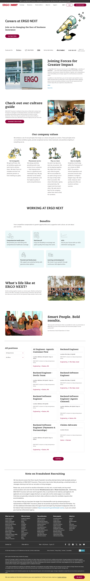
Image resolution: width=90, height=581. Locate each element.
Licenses (63, 550)
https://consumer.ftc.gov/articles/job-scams (51, 508)
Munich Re (50, 88)
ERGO (49, 85)
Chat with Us (25, 544)
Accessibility (68, 550)
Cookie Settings (61, 577)
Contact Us (8, 544)
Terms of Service (50, 550)
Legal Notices (23, 563)
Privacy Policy (58, 550)
